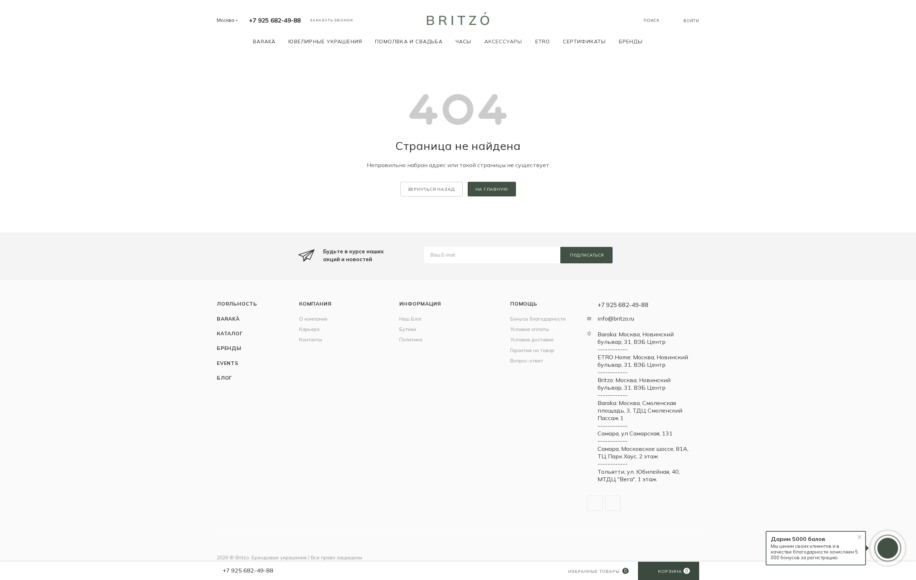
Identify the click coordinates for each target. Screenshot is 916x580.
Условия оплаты (529, 329)
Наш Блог (410, 319)
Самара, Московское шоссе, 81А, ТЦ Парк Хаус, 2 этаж (643, 452)
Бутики (407, 329)
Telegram (595, 503)
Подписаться (587, 255)
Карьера (309, 329)
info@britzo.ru (616, 318)
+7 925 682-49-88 (275, 20)
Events (227, 363)
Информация (420, 304)
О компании (313, 319)
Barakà (228, 319)
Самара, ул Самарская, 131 (635, 433)
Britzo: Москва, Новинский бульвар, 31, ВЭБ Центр (634, 383)
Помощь (523, 304)
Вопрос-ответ (526, 360)
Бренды (229, 348)
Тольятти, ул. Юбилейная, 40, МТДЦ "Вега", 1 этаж (639, 475)
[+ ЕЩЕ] (659, 41)
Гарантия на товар (532, 350)
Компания (315, 304)
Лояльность (237, 304)
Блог (224, 378)
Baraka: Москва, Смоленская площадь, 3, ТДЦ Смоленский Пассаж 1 (640, 410)
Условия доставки (532, 339)
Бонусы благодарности (538, 319)
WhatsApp (613, 503)
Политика (410, 339)
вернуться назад (431, 189)
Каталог (230, 333)
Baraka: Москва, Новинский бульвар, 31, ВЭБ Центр (636, 338)
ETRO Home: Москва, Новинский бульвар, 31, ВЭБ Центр (643, 361)
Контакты (310, 339)
